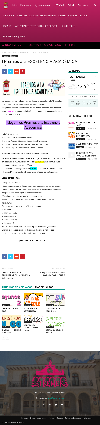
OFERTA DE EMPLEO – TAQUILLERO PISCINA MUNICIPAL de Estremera (16, 275)
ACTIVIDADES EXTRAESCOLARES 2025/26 (36, 25)
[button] (95, 5)
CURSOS (7, 25)
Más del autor (44, 287)
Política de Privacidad (73, 418)
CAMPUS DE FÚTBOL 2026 (87, 144)
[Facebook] (38, 405)
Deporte (82, 5)
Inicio (15, 5)
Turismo (7, 15)
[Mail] (50, 405)
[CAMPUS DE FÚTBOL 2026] (71, 146)
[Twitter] (56, 405)
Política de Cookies (56, 418)
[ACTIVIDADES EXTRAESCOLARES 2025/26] (33, 319)
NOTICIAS (59, 5)
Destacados (12, 52)
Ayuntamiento (42, 5)
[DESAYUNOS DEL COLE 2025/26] (55, 321)
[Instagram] (44, 405)
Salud (71, 5)
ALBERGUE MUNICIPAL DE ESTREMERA (36, 15)
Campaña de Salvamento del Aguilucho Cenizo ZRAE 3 (52, 273)
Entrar (70, 45)
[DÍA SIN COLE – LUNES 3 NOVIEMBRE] (11, 321)
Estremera (25, 5)
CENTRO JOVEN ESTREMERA (73, 15)
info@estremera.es (56, 398)
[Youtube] (62, 405)
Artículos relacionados (17, 287)
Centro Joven (81, 159)
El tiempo (74, 70)
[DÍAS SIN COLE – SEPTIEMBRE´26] (33, 299)
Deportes (80, 147)
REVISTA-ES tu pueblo (14, 36)
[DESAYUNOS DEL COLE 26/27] (11, 299)
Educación (14, 56)
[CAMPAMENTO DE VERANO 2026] (55, 299)
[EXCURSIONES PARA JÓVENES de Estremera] (71, 155)
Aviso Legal (88, 418)
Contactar (24, 418)
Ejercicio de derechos (38, 418)
